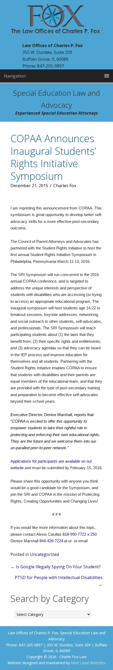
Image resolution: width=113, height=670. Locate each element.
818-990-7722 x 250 (80, 534)
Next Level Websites (88, 662)
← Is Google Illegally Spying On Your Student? (56, 567)
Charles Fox (64, 185)
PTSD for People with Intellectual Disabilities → (58, 581)
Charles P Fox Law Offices (56, 22)
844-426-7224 (51, 541)
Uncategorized (44, 554)
